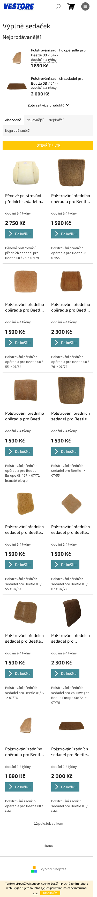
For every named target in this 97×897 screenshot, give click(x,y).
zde (35, 893)
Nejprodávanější (17, 130)
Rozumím (50, 893)
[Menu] (85, 6)
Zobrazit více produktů (46, 105)
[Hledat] (58, 6)
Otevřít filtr (48, 145)
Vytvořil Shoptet (53, 869)
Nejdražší (56, 120)
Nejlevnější (35, 120)
